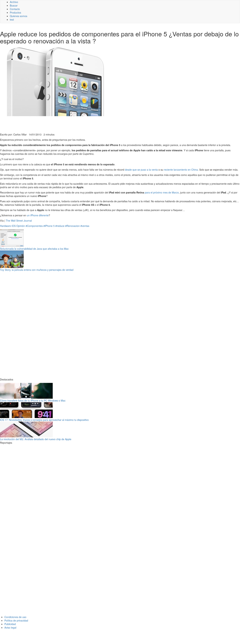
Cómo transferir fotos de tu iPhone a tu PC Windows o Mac (33, 400)
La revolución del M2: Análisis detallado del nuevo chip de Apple (35, 439)
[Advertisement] (86, 124)
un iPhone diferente (38, 215)
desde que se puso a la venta (141, 169)
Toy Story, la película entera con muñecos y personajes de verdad (36, 269)
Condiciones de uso (15, 617)
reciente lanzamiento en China (181, 169)
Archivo (14, 2)
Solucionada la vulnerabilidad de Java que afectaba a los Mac (34, 248)
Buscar (14, 5)
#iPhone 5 (49, 226)
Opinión (20, 226)
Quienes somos (18, 16)
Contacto (15, 9)
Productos (15, 12)
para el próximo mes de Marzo (162, 192)
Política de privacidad (16, 620)
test (12, 19)
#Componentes (34, 226)
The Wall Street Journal (19, 220)
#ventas (84, 226)
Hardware (5, 226)
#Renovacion (72, 226)
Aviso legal (10, 627)
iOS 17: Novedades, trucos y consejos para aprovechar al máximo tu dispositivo (44, 420)
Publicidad (10, 624)
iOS (14, 226)
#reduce (59, 226)
